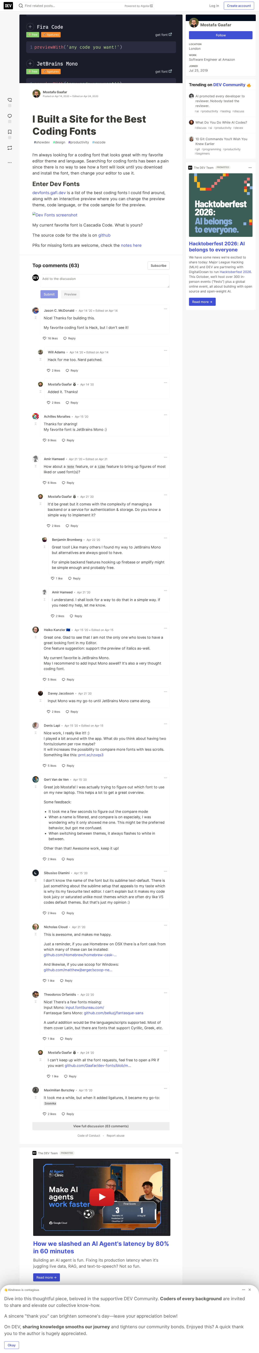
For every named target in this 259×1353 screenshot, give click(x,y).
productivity (78, 142)
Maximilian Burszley (59, 1090)
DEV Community (229, 84)
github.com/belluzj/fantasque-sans (113, 1013)
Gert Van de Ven (56, 779)
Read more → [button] (46, 1277)
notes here (131, 245)
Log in (214, 6)
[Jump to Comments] (9, 118)
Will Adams (56, 352)
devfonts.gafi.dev (49, 192)
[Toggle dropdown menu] (165, 309)
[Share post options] (10, 163)
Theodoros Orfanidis (60, 994)
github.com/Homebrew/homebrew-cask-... (80, 955)
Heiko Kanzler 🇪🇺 (57, 630)
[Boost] (9, 148)
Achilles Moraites (57, 416)
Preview (70, 294)
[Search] (21, 6)
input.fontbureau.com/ (85, 1007)
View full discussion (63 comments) (101, 1126)
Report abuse (115, 1135)
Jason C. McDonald (59, 310)
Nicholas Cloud (56, 927)
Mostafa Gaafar (55, 92)
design (59, 142)
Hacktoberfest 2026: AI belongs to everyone (217, 247)
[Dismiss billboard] (250, 1289)
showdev (42, 142)
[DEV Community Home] (8, 6)
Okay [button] (12, 1345)
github (104, 235)
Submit (49, 294)
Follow (221, 35)
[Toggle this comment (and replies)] (36, 317)
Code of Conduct (88, 1135)
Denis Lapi (52, 725)
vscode (98, 142)
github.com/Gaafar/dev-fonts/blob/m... (98, 1065)
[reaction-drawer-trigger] (9, 102)
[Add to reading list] (9, 134)
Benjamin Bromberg (67, 540)
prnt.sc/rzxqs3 (90, 755)
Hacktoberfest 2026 (235, 272)
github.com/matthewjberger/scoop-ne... (78, 970)
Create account (239, 6)
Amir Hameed (54, 459)
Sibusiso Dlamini (57, 873)
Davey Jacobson (61, 693)
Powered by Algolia (137, 5)
